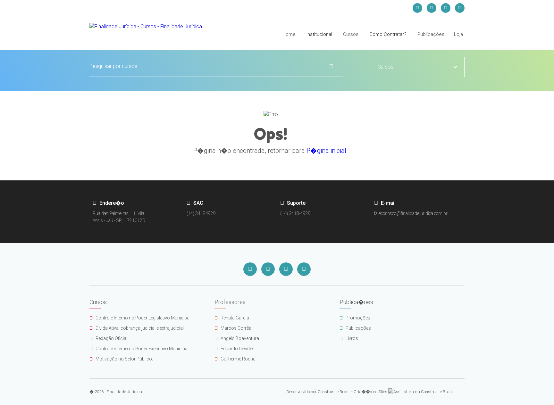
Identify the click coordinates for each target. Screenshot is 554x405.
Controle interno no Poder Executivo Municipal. (139, 348)
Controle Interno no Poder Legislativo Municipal (139, 317)
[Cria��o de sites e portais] (421, 391)
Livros (349, 338)
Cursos (350, 34)
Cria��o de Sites (370, 391)
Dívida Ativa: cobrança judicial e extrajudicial (136, 328)
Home (289, 34)
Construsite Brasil (334, 391)
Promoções (355, 317)
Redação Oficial (108, 338)
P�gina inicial (326, 150)
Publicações (430, 34)
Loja (458, 34)
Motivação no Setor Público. (121, 358)
